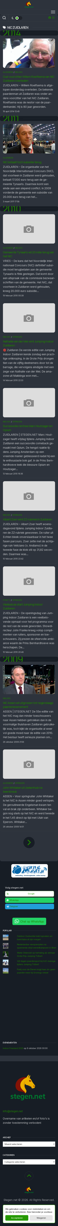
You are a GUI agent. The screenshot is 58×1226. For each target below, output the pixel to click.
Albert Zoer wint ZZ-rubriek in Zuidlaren (27, 519)
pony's (6, 600)
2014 (12, 33)
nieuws (19, 72)
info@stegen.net (13, 1111)
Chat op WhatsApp (32, 921)
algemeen (8, 72)
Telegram (14, 906)
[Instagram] (53, 17)
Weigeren (41, 1218)
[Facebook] (49, 17)
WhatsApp (14, 900)
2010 (12, 209)
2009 (13, 659)
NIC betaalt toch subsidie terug (22, 162)
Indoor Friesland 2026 (13, 1048)
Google (31, 894)
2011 (11, 118)
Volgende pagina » (29, 842)
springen (17, 337)
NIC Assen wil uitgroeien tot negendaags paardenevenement (28, 705)
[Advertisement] (29, 1008)
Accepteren (17, 1218)
